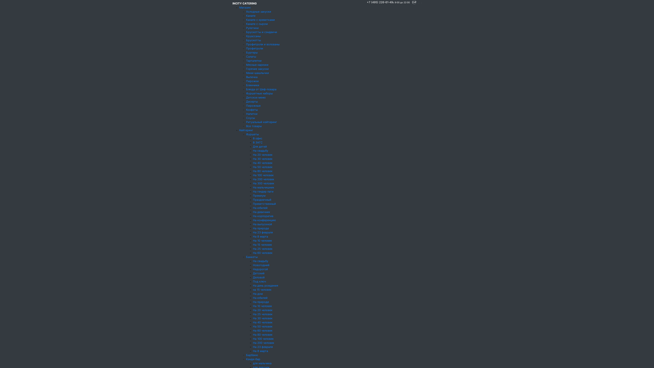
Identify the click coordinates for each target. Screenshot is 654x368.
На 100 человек (263, 175)
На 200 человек (263, 179)
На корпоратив (263, 216)
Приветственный (264, 203)
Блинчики (252, 85)
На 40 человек (262, 163)
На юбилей (260, 208)
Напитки (252, 114)
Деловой (259, 277)
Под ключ (259, 281)
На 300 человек (263, 183)
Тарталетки (254, 60)
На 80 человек (262, 171)
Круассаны (253, 36)
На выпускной (262, 224)
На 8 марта (260, 236)
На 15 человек (262, 244)
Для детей (260, 146)
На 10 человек (262, 240)
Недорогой (260, 269)
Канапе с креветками (260, 19)
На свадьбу (260, 150)
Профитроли (254, 48)
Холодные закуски (258, 11)
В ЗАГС (258, 142)
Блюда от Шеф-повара (261, 89)
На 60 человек (262, 253)
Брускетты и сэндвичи (261, 32)
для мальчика (262, 363)
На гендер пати (263, 191)
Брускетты (253, 40)
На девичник (261, 212)
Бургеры (252, 52)
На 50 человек (262, 167)
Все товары (254, 126)
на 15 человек (262, 289)
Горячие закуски (257, 69)
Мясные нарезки (257, 64)
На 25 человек (262, 248)
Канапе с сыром (257, 24)
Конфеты (252, 109)
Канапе (250, 15)
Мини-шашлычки (257, 73)
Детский (258, 273)
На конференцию (264, 220)
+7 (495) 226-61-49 (388, 2)
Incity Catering (244, 3)
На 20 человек (262, 154)
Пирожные (253, 105)
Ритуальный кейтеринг (261, 122)
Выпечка (252, 77)
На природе (261, 228)
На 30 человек (262, 158)
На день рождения (265, 285)
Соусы (250, 118)
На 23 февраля (263, 232)
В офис (257, 138)
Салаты (251, 56)
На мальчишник (263, 187)
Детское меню (256, 97)
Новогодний (261, 265)
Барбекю (252, 355)
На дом (258, 293)
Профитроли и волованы (263, 44)
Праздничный (262, 199)
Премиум (259, 195)
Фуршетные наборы (259, 93)
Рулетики (252, 28)
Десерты (252, 101)
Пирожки (252, 81)
